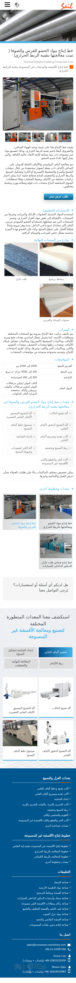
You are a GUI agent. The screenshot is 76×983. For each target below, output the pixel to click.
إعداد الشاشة (24, 436)
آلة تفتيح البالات (59, 413)
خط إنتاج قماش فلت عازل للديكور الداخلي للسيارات (57, 564)
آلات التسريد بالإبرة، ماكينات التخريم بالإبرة (45, 804)
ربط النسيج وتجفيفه (56, 447)
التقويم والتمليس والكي (55, 814)
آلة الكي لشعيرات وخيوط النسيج (21, 449)
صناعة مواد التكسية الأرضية (53, 887)
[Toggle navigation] (7, 4)
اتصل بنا (65, 934)
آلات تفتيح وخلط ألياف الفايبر (52, 788)
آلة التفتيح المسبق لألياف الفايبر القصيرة (19, 415)
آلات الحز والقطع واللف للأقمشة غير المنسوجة (54, 461)
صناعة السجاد (61, 882)
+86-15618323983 (55, 971)
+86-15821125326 (55, 960)
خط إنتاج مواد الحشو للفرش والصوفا (24, 525)
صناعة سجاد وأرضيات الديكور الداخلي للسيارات (42, 898)
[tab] (55, 652)
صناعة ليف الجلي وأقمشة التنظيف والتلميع (45, 908)
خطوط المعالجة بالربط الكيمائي (51, 856)
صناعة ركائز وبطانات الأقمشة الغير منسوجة (44, 903)
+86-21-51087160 (55, 949)
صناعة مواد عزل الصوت (55, 914)
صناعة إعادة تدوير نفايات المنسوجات (48, 924)
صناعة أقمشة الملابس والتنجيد (52, 919)
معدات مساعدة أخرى (56, 825)
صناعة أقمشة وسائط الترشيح (52, 892)
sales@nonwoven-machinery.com (46, 944)
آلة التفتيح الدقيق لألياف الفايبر (54, 426)
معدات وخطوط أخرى (56, 861)
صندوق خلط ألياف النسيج (21, 426)
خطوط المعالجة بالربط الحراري (51, 851)
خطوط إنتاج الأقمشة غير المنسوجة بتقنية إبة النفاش (40, 846)
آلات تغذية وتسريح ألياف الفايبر (54, 438)
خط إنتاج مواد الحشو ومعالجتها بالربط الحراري (57, 525)
